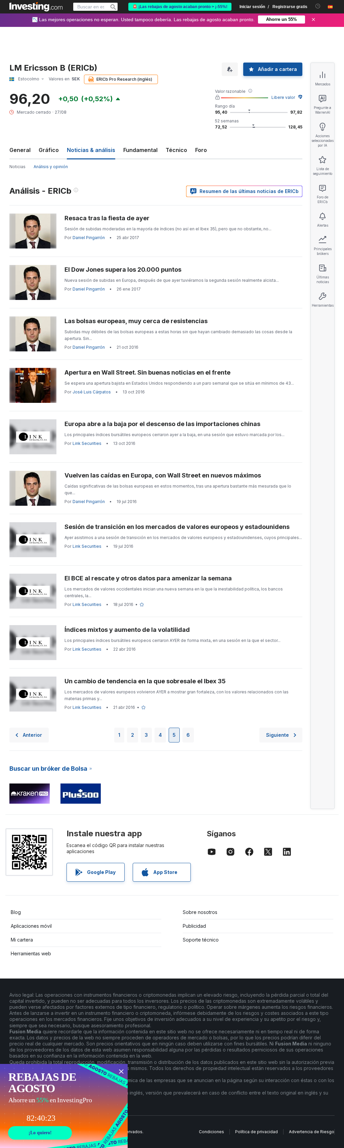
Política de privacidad (256, 1131)
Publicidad (194, 926)
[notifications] (318, 6)
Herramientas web (31, 953)
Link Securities (87, 443)
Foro (201, 150)
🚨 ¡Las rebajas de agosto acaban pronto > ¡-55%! (179, 6)
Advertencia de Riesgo (311, 1131)
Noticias (17, 166)
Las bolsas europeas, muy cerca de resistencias (136, 320)
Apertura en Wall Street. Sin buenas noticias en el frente (147, 372)
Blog (16, 912)
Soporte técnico (201, 940)
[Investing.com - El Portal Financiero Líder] (35, 6)
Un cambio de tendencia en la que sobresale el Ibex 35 (145, 681)
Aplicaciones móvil (31, 926)
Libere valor (283, 97)
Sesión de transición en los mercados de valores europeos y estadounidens (177, 526)
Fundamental (140, 150)
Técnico (176, 150)
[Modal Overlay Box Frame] (64, 1106)
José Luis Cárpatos (92, 391)
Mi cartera (22, 940)
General (20, 150)
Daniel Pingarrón (89, 237)
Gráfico (49, 150)
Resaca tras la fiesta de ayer (106, 218)
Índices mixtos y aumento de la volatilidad (127, 629)
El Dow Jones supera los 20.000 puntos (122, 269)
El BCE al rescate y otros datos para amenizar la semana (148, 578)
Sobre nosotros (200, 912)
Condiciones (211, 1131)
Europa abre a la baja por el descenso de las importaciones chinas (162, 423)
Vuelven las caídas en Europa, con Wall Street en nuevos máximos (162, 475)
